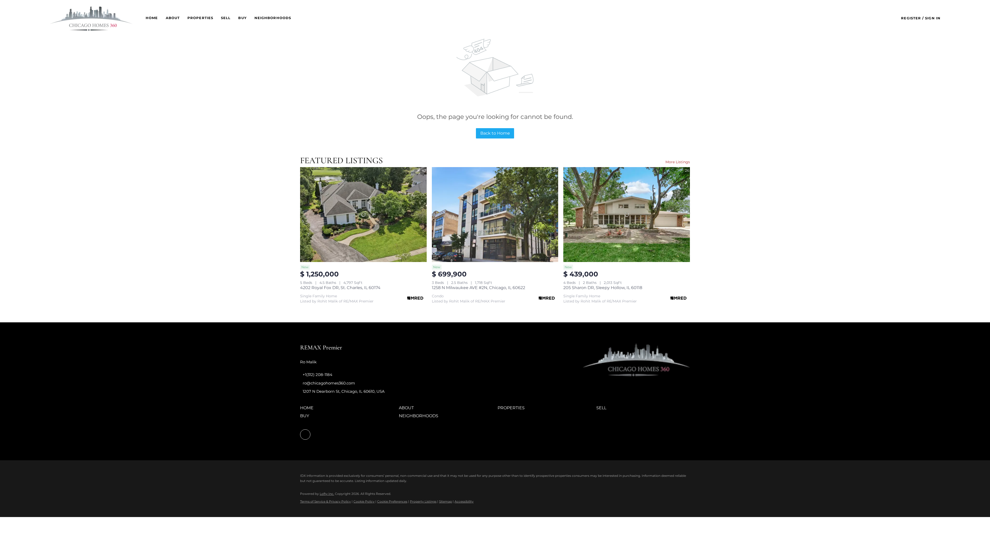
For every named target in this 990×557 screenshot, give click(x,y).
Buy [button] (242, 18)
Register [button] (911, 18)
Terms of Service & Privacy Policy (325, 501)
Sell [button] (225, 18)
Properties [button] (200, 18)
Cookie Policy (364, 501)
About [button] (173, 18)
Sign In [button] (932, 18)
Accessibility (464, 501)
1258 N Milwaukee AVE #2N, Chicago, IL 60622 (478, 287)
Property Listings (423, 501)
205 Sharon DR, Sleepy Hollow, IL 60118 (602, 287)
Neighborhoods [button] (272, 18)
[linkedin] (305, 434)
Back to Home (495, 133)
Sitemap (445, 501)
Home (152, 18)
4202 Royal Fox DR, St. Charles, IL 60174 (340, 287)
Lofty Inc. (327, 494)
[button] (91, 18)
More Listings (677, 162)
